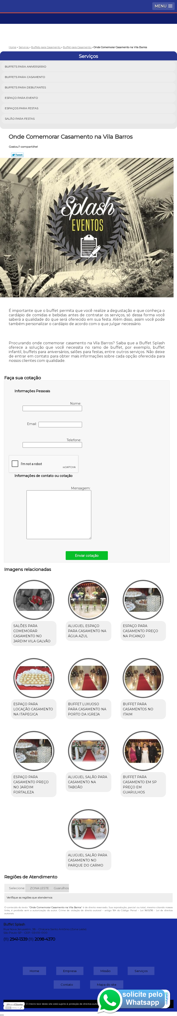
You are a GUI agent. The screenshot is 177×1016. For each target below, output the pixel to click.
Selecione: (17, 888)
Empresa (70, 971)
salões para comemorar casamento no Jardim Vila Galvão (31, 633)
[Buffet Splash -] (88, 27)
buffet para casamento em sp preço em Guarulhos (140, 784)
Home (34, 971)
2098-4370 (45, 939)
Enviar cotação (87, 555)
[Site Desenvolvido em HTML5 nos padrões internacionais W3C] (13, 1008)
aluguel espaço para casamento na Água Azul (87, 631)
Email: (32, 424)
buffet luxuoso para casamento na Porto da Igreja (87, 709)
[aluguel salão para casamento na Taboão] (88, 748)
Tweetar (17, 154)
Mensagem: (81, 488)
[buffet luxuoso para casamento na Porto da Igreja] (88, 675)
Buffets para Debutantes (25, 87)
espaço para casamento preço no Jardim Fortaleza (31, 784)
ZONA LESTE (39, 888)
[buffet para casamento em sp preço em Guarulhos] (143, 748)
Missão (105, 971)
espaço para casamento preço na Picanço (140, 631)
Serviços (88, 56)
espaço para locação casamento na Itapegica (33, 709)
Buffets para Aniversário (25, 66)
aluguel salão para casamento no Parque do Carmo (87, 860)
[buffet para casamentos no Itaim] (143, 675)
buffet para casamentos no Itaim (138, 709)
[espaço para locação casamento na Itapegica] (34, 675)
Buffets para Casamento (25, 77)
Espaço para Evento (21, 97)
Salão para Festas (20, 118)
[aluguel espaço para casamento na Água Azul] (88, 597)
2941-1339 (18, 939)
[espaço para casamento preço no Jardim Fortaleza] (34, 748)
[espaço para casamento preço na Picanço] (143, 597)
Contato (67, 984)
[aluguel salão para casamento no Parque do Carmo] (88, 826)
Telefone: (74, 440)
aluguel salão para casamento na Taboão (87, 782)
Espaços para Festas (21, 108)
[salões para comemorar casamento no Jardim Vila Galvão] (34, 597)
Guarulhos (61, 888)
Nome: (76, 403)
